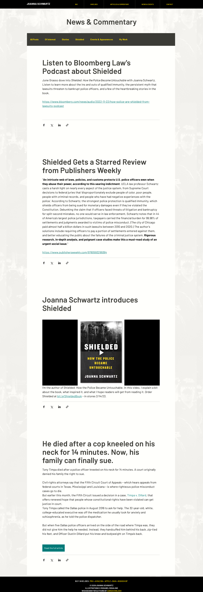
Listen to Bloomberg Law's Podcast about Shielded (86, 66)
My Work (123, 39)
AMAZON (99, 581)
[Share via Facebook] (43, 125)
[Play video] (101, 353)
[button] (94, 4)
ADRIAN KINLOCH (114, 591)
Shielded (79, 39)
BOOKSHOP (123, 581)
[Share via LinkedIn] (59, 125)
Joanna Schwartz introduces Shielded (90, 303)
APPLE (108, 581)
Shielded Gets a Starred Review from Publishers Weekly (94, 166)
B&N (114, 581)
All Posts (34, 39)
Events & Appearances (101, 39)
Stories (65, 39)
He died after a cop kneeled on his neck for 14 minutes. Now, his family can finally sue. (98, 452)
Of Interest (50, 39)
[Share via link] (67, 125)
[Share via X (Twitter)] (51, 125)
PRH (92, 581)
